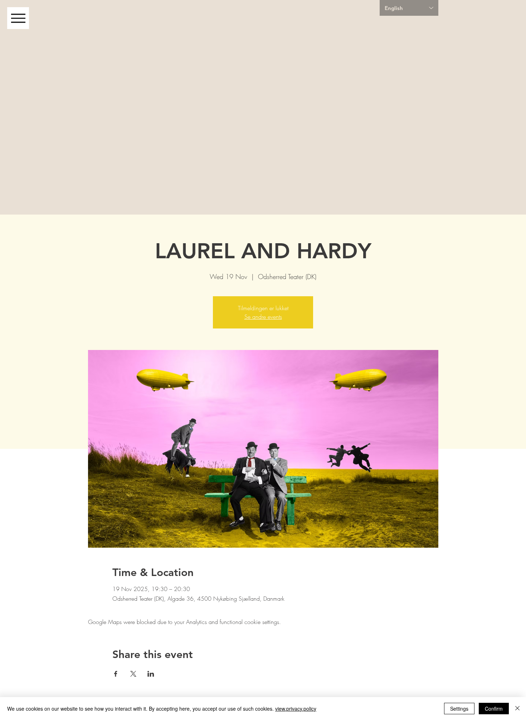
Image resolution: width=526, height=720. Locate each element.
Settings (459, 708)
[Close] (517, 708)
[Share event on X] (133, 674)
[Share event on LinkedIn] (150, 674)
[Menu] (18, 18)
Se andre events (263, 317)
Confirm (494, 708)
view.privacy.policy (295, 708)
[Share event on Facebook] (115, 674)
